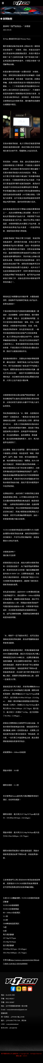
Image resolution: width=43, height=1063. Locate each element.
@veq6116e (13, 1028)
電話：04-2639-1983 (8, 995)
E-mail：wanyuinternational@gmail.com (14, 1010)
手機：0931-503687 (7, 1002)
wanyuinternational (12, 1024)
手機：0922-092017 (7, 999)
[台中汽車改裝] (21, 3)
